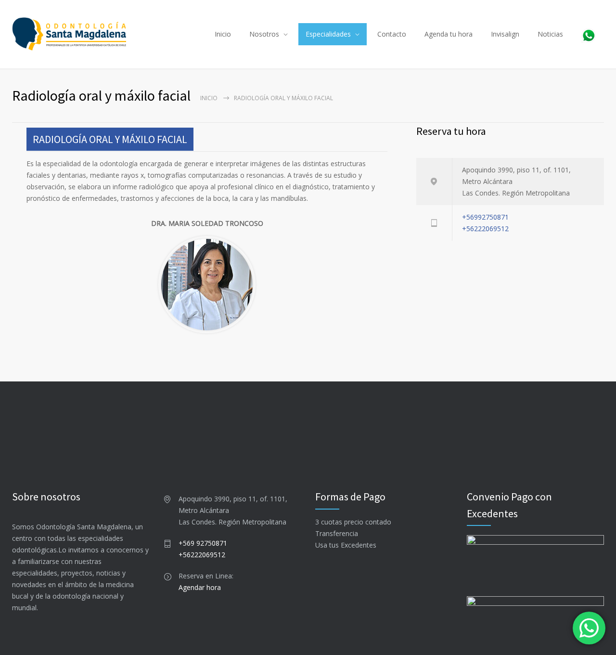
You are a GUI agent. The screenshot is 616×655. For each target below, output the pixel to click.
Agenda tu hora (448, 34)
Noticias (550, 34)
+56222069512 (485, 228)
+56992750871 (485, 217)
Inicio (223, 34)
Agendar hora (200, 587)
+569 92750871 (203, 543)
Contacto (391, 34)
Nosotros (264, 34)
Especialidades (328, 34)
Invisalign (505, 34)
